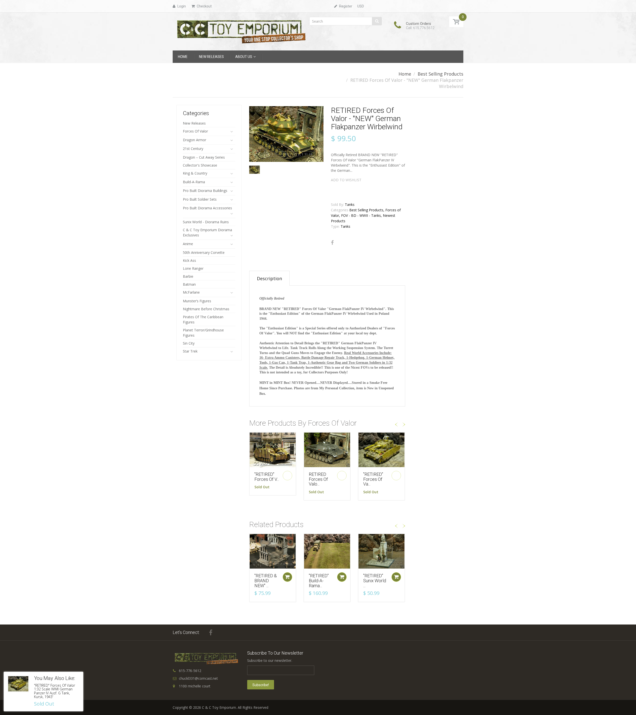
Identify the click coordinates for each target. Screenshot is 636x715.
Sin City (189, 343)
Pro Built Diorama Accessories (207, 208)
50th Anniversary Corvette (204, 252)
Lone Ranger (193, 268)
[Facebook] (332, 243)
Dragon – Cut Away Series (204, 157)
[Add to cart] (287, 577)
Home (404, 74)
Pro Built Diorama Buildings (205, 190)
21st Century (193, 148)
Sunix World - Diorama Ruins (206, 222)
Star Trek (190, 351)
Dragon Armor (194, 139)
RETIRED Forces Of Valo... (318, 479)
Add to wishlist (346, 180)
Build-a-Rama (194, 181)
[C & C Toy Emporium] (241, 31)
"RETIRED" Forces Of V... (266, 477)
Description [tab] (269, 278)
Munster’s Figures (197, 301)
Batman (189, 284)
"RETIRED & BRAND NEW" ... (265, 580)
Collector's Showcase (200, 165)
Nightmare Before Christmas (206, 309)
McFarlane (191, 292)
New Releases (194, 123)
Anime (188, 243)
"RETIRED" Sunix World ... (374, 580)
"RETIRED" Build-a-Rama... (319, 580)
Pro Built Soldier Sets (200, 199)
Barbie (188, 276)
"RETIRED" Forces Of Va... (373, 479)
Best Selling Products (440, 74)
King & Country (195, 173)
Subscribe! (260, 685)
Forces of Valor (195, 131)
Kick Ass (189, 260)
